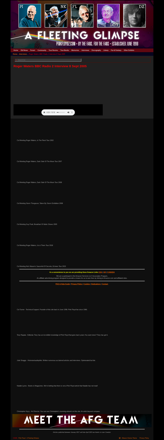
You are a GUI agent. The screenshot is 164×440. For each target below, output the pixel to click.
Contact (105, 284)
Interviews (85, 50)
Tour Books (64, 50)
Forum (32, 50)
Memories (75, 50)
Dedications (96, 284)
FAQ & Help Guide (63, 284)
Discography (96, 50)
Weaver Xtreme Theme (129, 438)
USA (100, 272)
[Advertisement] (80, 86)
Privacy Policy (77, 284)
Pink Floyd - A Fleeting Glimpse (29, 438)
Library (105, 50)
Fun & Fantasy (116, 50)
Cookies (87, 284)
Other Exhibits (129, 50)
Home (15, 50)
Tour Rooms (53, 50)
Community (42, 50)
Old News (24, 50)
